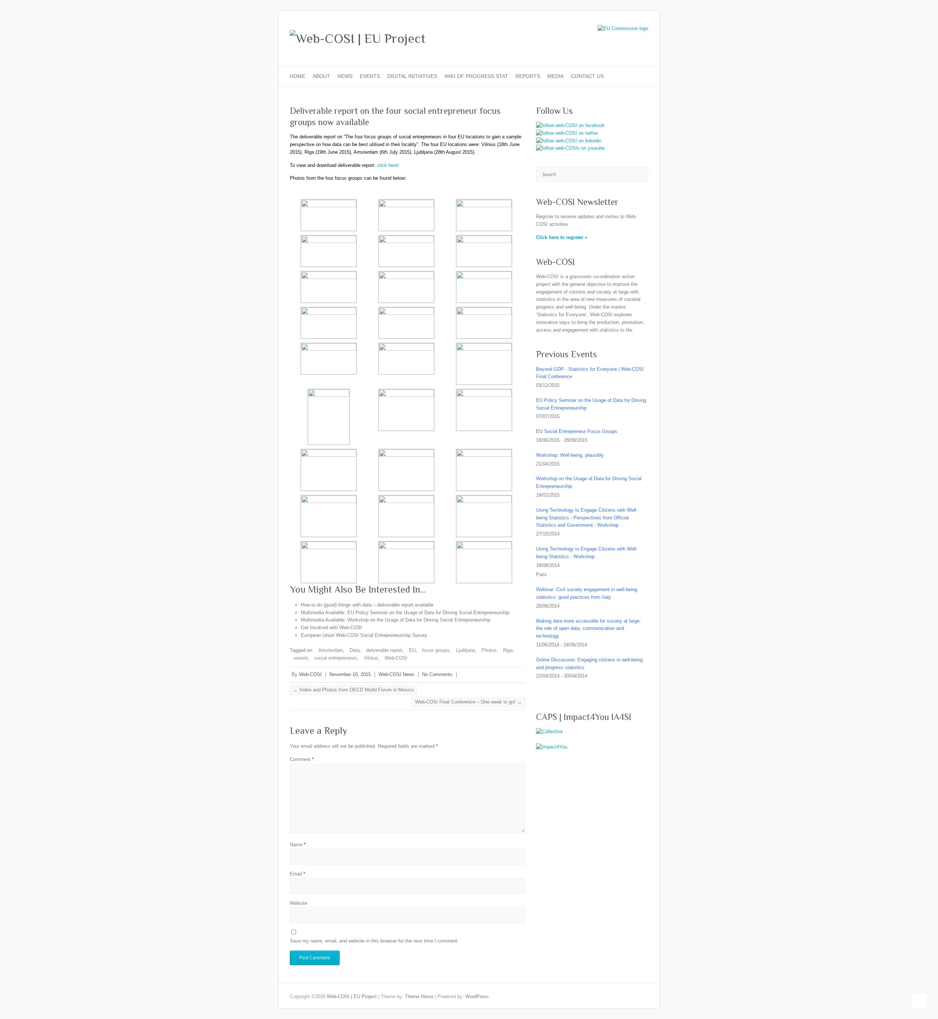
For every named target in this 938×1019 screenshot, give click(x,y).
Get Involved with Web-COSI (331, 627)
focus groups (436, 650)
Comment (302, 759)
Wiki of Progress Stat (476, 76)
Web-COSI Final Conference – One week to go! (468, 702)
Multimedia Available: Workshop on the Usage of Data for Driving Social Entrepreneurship (395, 620)
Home (297, 76)
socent (300, 658)
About (321, 76)
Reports (528, 76)
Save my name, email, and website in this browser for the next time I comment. (374, 941)
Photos (488, 650)
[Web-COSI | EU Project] (357, 38)
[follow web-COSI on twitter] (567, 133)
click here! (388, 165)
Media (555, 76)
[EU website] (623, 28)
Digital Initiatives (412, 76)
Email (297, 874)
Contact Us (587, 76)
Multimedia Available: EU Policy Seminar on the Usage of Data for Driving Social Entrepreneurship (405, 612)
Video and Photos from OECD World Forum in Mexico (353, 690)
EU (412, 650)
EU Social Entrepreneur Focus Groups (576, 431)
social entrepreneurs (335, 658)
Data (354, 650)
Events (370, 76)
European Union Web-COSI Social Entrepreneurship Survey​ (364, 635)
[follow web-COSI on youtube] (570, 148)
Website (298, 903)
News (344, 76)
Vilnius (371, 658)
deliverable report (384, 650)
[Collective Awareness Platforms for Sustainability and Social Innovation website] (549, 731)
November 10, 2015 (350, 674)
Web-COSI (396, 658)
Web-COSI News (396, 674)
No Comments (437, 674)
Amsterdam (330, 650)
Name (298, 844)
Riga (508, 650)
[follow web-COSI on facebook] (570, 125)
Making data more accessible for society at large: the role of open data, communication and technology (588, 628)
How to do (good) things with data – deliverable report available (367, 605)
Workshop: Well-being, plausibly (570, 455)
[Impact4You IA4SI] (551, 747)
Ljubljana (465, 650)
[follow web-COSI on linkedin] (568, 140)
